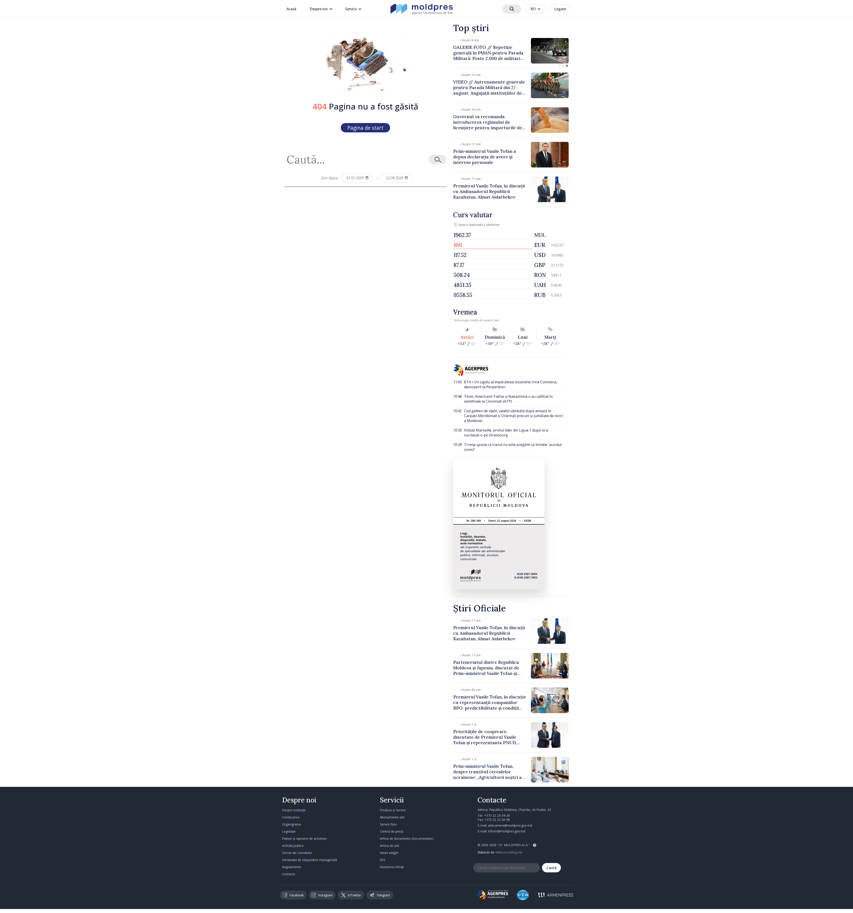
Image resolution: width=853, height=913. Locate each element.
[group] (511, 51)
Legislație (289, 831)
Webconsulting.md (508, 852)
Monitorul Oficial (392, 867)
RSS (382, 860)
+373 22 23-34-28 (497, 815)
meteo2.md (491, 320)
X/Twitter (354, 895)
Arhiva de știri (389, 845)
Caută (551, 867)
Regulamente (291, 867)
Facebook (296, 895)
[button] (560, 66)
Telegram (383, 895)
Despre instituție (294, 810)
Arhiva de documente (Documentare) (406, 838)
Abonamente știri (392, 817)
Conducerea (290, 817)
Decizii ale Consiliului (297, 853)
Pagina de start (365, 127)
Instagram (325, 895)
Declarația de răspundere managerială (309, 860)
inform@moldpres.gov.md (506, 831)
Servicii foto (388, 824)
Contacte (288, 874)
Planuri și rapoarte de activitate (304, 838)
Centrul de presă (391, 831)
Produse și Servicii (393, 810)
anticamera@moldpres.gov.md (510, 825)
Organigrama (291, 824)
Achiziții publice (293, 845)
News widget (389, 853)
